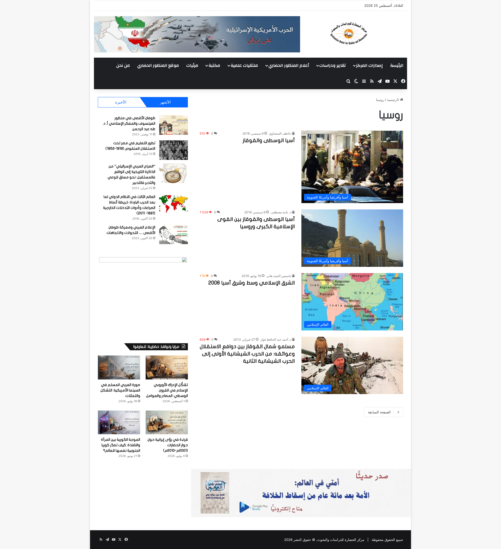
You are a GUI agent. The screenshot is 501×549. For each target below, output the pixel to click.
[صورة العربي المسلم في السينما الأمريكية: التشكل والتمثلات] (119, 367)
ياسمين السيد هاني (278, 276)
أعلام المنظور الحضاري (289, 65)
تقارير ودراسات (332, 65)
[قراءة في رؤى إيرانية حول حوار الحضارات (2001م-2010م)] (167, 422)
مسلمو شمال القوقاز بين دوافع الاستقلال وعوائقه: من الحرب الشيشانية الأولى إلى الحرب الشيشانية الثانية (247, 354)
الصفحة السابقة (379, 412)
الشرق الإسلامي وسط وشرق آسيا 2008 (251, 283)
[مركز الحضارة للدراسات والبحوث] (368, 33)
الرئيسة (396, 65)
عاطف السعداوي (280, 133)
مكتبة (214, 65)
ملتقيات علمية (244, 65)
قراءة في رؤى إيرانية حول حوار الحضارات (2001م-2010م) (167, 445)
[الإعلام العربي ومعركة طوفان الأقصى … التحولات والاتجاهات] (173, 234)
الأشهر (165, 102)
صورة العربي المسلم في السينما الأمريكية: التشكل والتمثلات (120, 390)
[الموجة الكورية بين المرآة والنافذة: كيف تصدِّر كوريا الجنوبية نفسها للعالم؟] (119, 422)
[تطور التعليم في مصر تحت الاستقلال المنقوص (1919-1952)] (173, 150)
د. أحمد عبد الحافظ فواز (275, 339)
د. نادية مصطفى (281, 212)
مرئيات (192, 65)
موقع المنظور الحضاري (158, 65)
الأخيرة (120, 102)
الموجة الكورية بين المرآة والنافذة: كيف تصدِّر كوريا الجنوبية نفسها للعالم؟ (120, 445)
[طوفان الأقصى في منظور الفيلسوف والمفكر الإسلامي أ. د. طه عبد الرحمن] (173, 125)
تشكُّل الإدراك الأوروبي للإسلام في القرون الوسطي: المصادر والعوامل (167, 390)
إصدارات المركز (369, 65)
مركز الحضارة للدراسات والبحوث (340, 540)
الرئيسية (393, 100)
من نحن (123, 65)
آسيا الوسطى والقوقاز (269, 140)
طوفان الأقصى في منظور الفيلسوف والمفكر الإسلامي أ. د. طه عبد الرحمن (129, 123)
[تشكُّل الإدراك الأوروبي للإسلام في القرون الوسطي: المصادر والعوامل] (167, 367)
